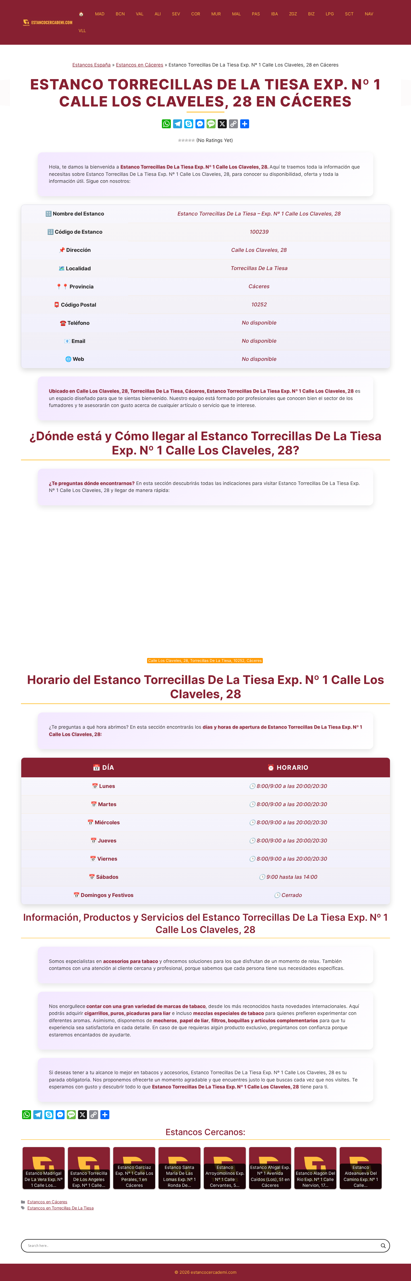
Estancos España (91, 65)
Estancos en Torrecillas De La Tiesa (60, 1208)
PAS (256, 13)
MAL (236, 13)
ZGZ (293, 13)
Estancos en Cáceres (139, 65)
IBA (274, 13)
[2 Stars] (183, 140)
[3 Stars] (186, 140)
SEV (176, 13)
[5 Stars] (193, 140)
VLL (82, 30)
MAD (100, 13)
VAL (139, 13)
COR (195, 13)
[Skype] (188, 124)
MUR (216, 13)
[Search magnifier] (383, 1246)
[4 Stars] (190, 140)
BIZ (311, 13)
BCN (120, 13)
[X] (222, 124)
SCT (349, 13)
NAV (369, 13)
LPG (330, 13)
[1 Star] (179, 140)
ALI (158, 13)
